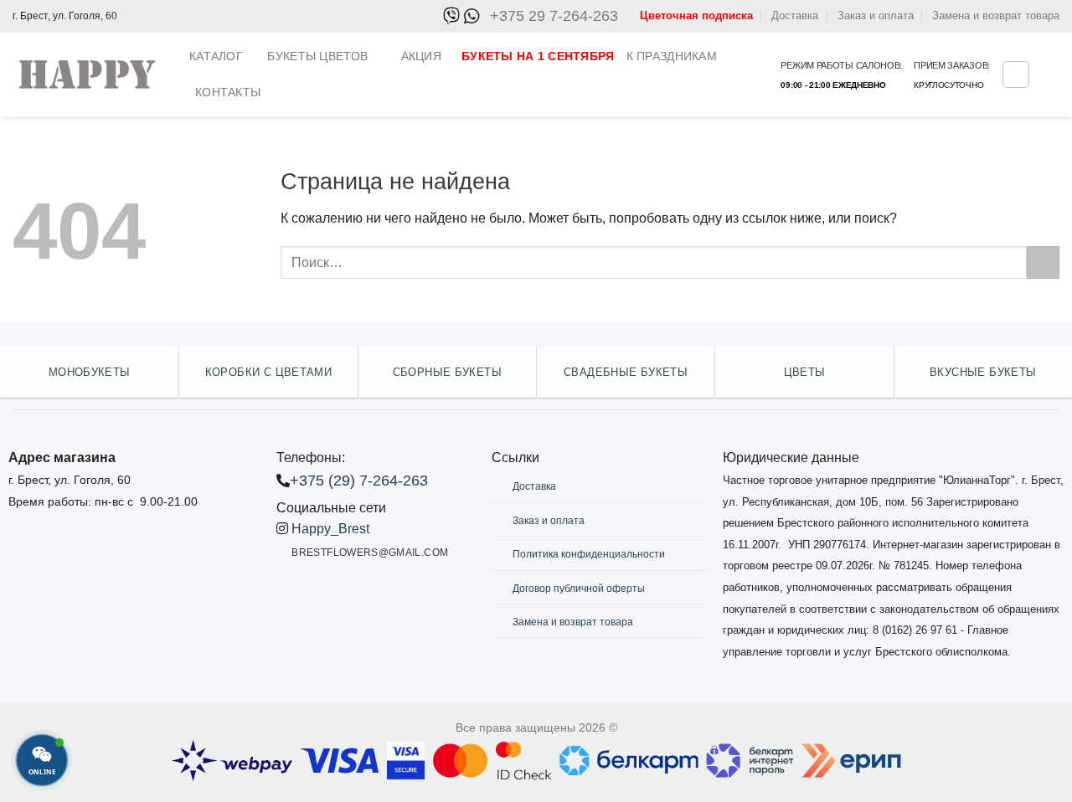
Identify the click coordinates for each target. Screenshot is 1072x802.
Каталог (216, 56)
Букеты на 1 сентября (538, 56)
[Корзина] (1015, 74)
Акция (421, 56)
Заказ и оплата (876, 15)
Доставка (794, 15)
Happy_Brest (330, 529)
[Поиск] (762, 74)
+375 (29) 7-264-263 (359, 480)
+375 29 (554, 16)
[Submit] (1043, 262)
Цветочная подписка (696, 15)
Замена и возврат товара (995, 15)
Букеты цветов (317, 56)
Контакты (227, 92)
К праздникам (671, 56)
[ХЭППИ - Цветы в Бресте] (88, 74)
